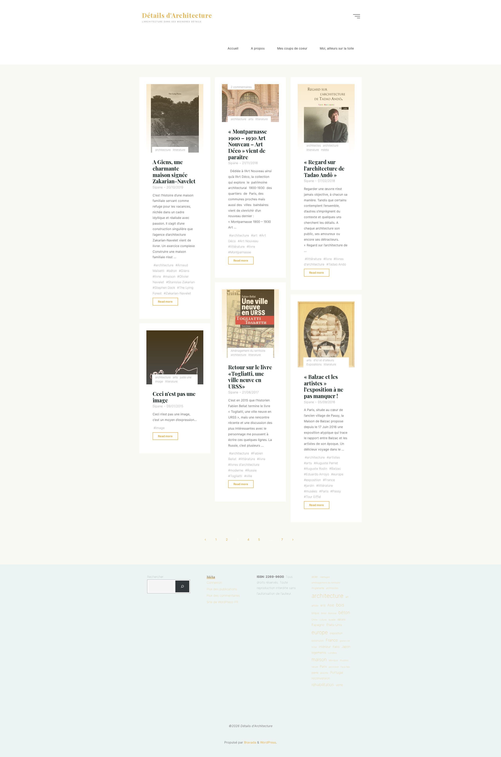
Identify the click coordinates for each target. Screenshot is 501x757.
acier (315, 577)
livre (158, 276)
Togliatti (236, 476)
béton (173, 271)
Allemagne (325, 577)
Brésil (323, 613)
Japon (346, 647)
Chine (314, 619)
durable (332, 620)
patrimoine (334, 667)
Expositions (314, 364)
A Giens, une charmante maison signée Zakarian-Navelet (174, 171)
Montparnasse (240, 252)
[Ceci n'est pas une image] (175, 358)
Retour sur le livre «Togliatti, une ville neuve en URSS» (250, 377)
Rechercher (155, 577)
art (255, 235)
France (330, 480)
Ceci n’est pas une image (174, 397)
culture (323, 619)
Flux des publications (222, 589)
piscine (324, 672)
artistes (334, 457)
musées (311, 491)
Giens (185, 271)
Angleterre (318, 588)
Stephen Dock (165, 287)
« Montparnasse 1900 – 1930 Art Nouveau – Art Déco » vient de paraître (247, 144)
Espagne (318, 625)
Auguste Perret (327, 463)
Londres (332, 652)
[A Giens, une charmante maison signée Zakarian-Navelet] (175, 118)
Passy (336, 491)
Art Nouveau (249, 241)
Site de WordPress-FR (222, 602)
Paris (324, 491)
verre (339, 685)
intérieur (325, 647)
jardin (310, 485)
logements (319, 653)
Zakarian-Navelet (178, 293)
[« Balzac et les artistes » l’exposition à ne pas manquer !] (326, 335)
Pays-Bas (345, 666)
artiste (315, 605)
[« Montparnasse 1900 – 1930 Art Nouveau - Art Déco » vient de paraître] (250, 103)
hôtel (314, 647)
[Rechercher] (182, 586)
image (160, 428)
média (325, 149)
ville (249, 476)
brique (315, 613)
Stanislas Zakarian (181, 282)
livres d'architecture (245, 465)
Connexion (214, 582)
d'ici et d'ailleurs (324, 360)
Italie (336, 647)
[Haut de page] (486, 742)
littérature (237, 246)
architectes (313, 145)
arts (251, 119)
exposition (313, 480)
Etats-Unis (334, 625)
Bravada (249, 742)
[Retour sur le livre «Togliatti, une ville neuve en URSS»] (250, 323)
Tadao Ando (337, 264)
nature (315, 666)
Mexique (333, 660)
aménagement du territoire (326, 582)
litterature (179, 149)
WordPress (268, 742)
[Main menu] (356, 16)
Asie (330, 605)
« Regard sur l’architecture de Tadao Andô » (324, 168)
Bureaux (332, 613)
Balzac (336, 469)
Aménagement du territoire (248, 350)
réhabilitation (323, 684)
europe (338, 474)
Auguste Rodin (316, 469)
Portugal (336, 672)
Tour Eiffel (313, 497)
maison (170, 276)
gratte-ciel (345, 641)
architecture (163, 149)
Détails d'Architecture (177, 15)
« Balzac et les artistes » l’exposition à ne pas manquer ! (323, 386)
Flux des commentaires (223, 595)
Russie (252, 470)
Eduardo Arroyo (317, 474)
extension (318, 640)
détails (341, 619)
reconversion (321, 678)
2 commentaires (241, 87)
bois (340, 604)
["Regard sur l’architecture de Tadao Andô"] (326, 118)
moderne (236, 470)
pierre (315, 672)
